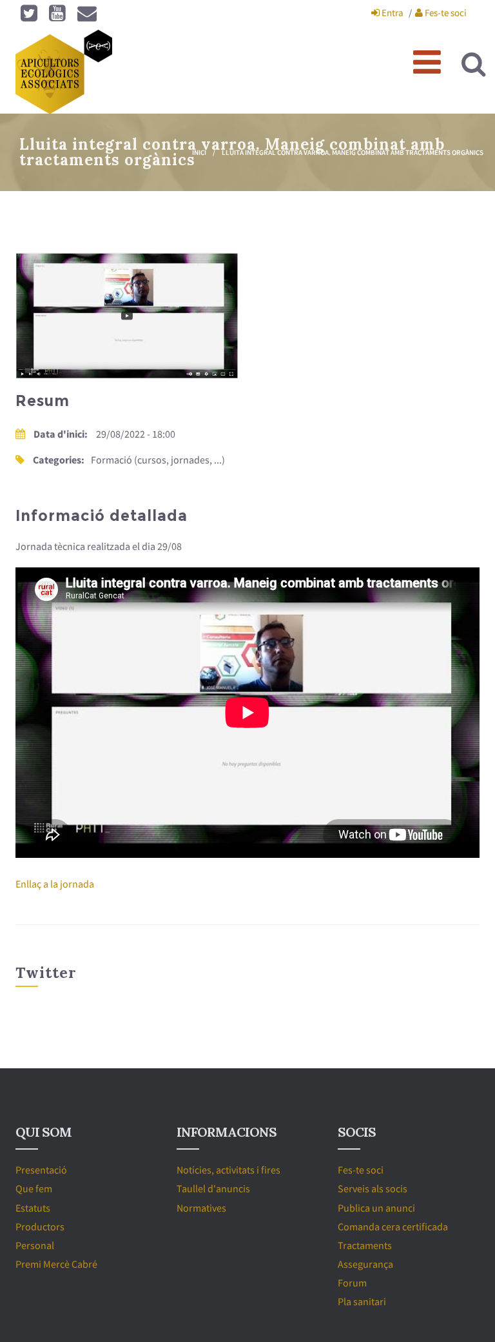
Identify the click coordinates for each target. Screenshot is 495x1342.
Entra (391, 12)
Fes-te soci (445, 12)
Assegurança (365, 1263)
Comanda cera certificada (393, 1226)
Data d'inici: (62, 433)
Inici (199, 152)
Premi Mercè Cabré (56, 1263)
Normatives (201, 1207)
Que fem (33, 1188)
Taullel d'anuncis (213, 1188)
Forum (352, 1282)
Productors (39, 1226)
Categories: (58, 459)
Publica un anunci (376, 1207)
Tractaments (365, 1245)
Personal (34, 1245)
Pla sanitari (362, 1301)
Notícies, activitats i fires (228, 1169)
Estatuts (32, 1207)
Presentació (41, 1169)
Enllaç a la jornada (54, 883)
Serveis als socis (372, 1188)
